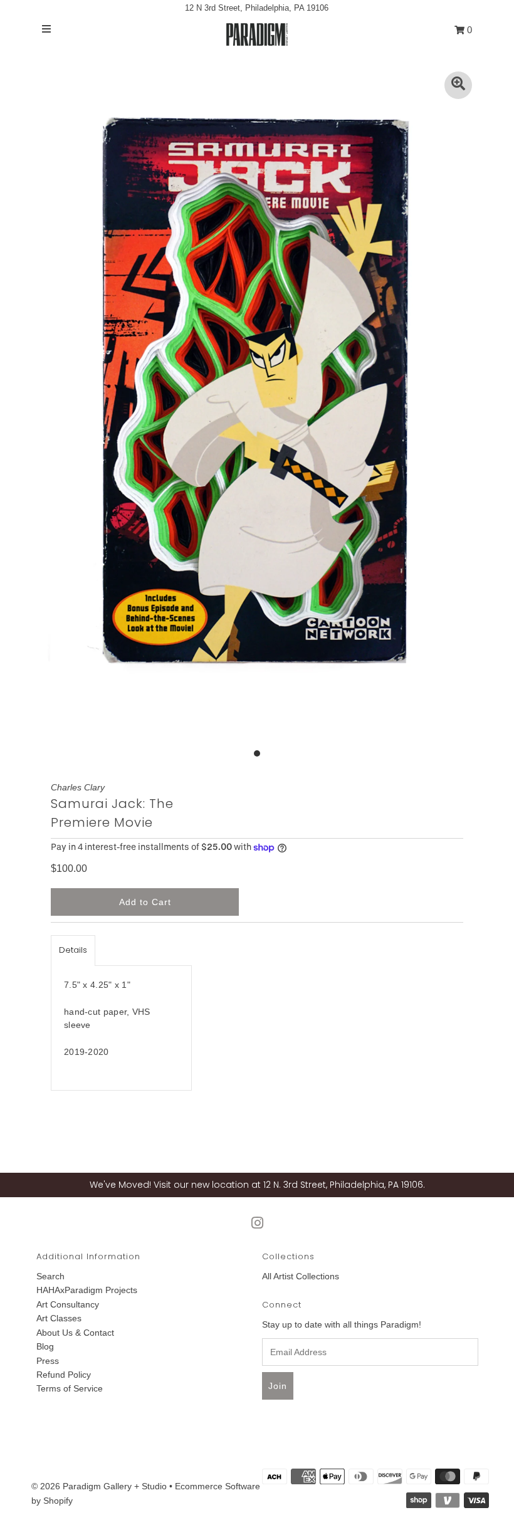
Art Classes (58, 1318)
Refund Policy (63, 1375)
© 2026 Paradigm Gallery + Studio (99, 1486)
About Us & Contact (75, 1333)
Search (50, 1276)
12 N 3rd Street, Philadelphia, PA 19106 (256, 8)
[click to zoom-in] (458, 85)
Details (73, 950)
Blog (45, 1346)
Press (47, 1361)
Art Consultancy (67, 1304)
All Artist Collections (300, 1276)
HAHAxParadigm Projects (86, 1290)
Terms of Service (69, 1388)
